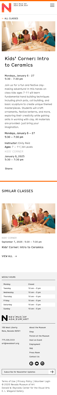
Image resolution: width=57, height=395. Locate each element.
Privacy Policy (25, 381)
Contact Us (34, 357)
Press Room (34, 352)
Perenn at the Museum (39, 336)
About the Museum (37, 327)
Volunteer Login (42, 381)
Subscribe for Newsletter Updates (19, 372)
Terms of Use (8, 381)
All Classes (11, 18)
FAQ (31, 348)
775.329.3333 (8, 340)
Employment (34, 344)
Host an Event (35, 340)
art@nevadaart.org (10, 343)
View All (7, 256)
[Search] (52, 5)
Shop (31, 332)
